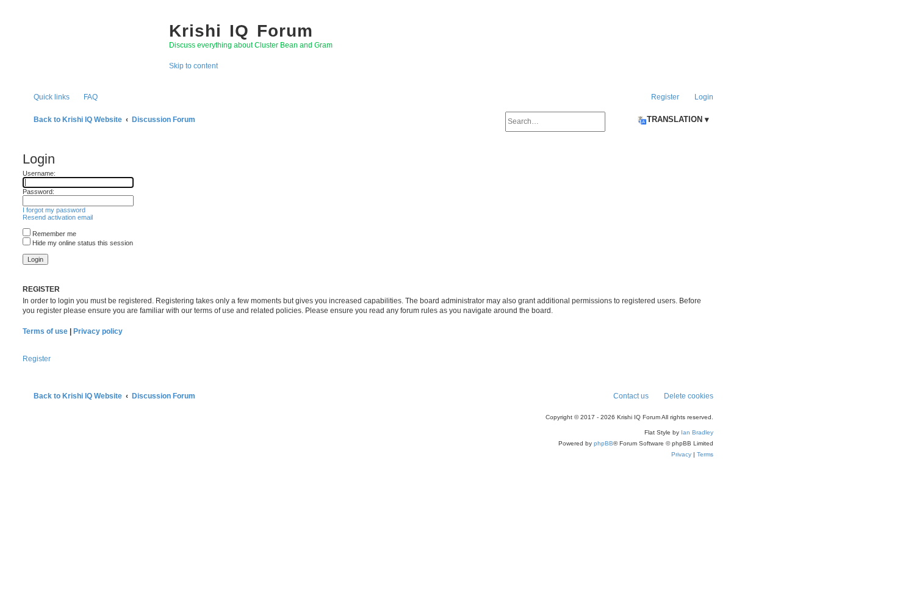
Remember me (53, 233)
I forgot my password (54, 210)
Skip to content (193, 66)
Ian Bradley (697, 432)
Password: (38, 191)
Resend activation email (58, 217)
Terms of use (45, 331)
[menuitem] (85, 97)
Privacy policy (98, 331)
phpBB (603, 443)
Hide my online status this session (82, 243)
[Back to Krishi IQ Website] (90, 42)
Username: (39, 173)
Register (37, 359)
